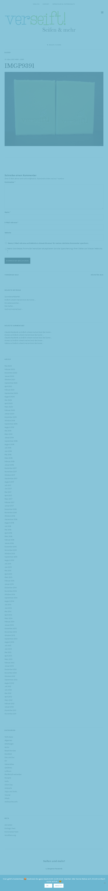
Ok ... (48, 886)
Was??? (58, 886)
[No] (104, 883)
